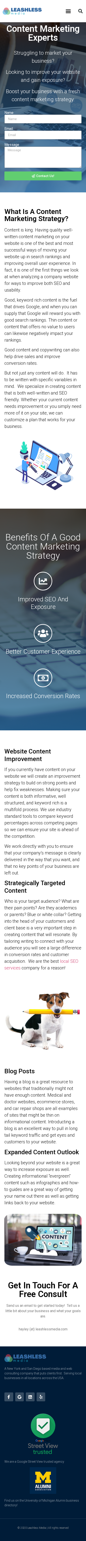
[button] (68, 11)
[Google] (19, 1396)
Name (8, 113)
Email (8, 129)
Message (11, 145)
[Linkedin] (30, 1396)
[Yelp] (41, 1396)
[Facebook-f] (8, 1396)
